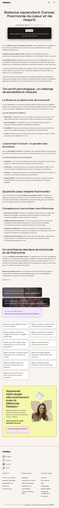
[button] (54, 2)
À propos (43, 477)
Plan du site (44, 496)
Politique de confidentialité (45, 492)
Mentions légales (46, 489)
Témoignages (45, 486)
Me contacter (45, 480)
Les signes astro (20, 25)
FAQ (42, 483)
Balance (27, 25)
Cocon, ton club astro (8, 477)
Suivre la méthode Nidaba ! (17, 430)
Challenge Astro (26, 486)
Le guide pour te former (28, 480)
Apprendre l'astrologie (8, 480)
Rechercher (5, 486)
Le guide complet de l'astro (28, 492)
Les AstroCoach (7, 489)
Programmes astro (7, 483)
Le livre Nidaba (26, 489)
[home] (7, 2)
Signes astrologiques (28, 483)
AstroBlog (25, 477)
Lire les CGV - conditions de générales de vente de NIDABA (39, 504)
